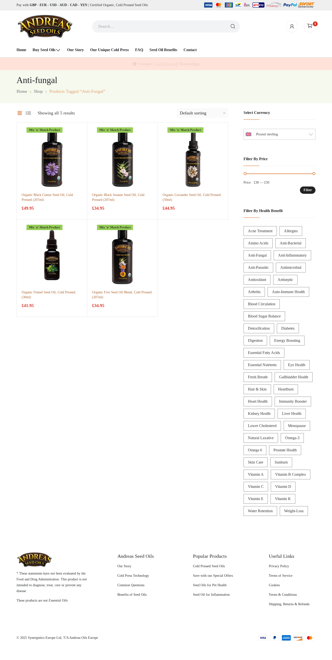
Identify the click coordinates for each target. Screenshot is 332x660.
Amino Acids (258, 243)
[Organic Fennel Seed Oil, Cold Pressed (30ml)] (52, 255)
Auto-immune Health (288, 292)
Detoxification (259, 328)
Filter (308, 190)
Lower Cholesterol (262, 426)
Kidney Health (259, 413)
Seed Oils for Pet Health (210, 585)
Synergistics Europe (41, 638)
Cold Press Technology (133, 575)
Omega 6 (255, 450)
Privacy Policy (279, 566)
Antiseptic (285, 280)
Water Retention (260, 511)
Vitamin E (255, 499)
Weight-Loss (294, 511)
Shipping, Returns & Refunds (289, 604)
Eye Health (296, 365)
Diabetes (288, 328)
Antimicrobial (290, 267)
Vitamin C (256, 486)
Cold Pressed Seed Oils (209, 566)
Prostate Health (285, 450)
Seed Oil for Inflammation (211, 594)
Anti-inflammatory (292, 255)
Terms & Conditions (283, 594)
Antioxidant (257, 280)
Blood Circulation (261, 304)
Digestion (255, 340)
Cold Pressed (165, 63)
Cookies (274, 585)
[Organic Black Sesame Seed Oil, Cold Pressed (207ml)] (122, 157)
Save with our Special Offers (213, 575)
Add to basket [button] (32, 212)
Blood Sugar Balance (264, 316)
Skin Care (255, 462)
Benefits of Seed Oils (132, 594)
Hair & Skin (257, 389)
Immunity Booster (293, 401)
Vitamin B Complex (290, 474)
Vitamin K (283, 499)
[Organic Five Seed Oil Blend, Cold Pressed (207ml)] (122, 255)
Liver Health (291, 413)
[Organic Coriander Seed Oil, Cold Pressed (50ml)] (193, 157)
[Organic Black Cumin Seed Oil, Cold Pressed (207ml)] (52, 157)
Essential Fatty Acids (264, 353)
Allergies (291, 231)
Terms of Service (280, 575)
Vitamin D (283, 486)
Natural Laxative (261, 438)
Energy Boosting (287, 340)
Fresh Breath (258, 377)
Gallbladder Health (293, 377)
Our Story (124, 566)
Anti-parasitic (258, 267)
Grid (20, 113)
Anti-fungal (257, 255)
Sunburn (281, 462)
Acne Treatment (260, 231)
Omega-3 (292, 438)
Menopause (297, 426)
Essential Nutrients (262, 365)
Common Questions (130, 585)
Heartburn (286, 389)
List (28, 113)
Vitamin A (256, 474)
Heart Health (258, 401)
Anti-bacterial (290, 243)
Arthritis (254, 292)
